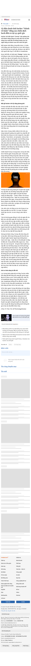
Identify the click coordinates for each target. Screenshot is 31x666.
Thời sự (3, 560)
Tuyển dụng (25, 645)
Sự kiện (23, 602)
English (3, 589)
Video (17, 592)
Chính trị (18, 557)
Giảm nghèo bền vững (6, 583)
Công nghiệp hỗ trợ (21, 580)
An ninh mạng (15, 23)
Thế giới (18, 566)
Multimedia (4, 595)
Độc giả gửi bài (15, 645)
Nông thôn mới (20, 583)
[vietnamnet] (7, 20)
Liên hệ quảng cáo (6, 630)
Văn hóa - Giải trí (20, 569)
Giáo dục (3, 566)
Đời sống (3, 569)
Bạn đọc (18, 578)
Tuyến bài (8, 602)
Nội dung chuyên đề (21, 586)
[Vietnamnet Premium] (4, 558)
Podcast (18, 595)
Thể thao (18, 563)
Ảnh (2, 592)
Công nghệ (5, 23)
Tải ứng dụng (6, 645)
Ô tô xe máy (4, 575)
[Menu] (2, 20)
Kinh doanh (19, 560)
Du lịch (18, 575)
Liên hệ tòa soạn (5, 614)
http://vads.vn (8, 640)
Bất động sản (4, 578)
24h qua (3, 598)
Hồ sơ (17, 589)
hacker (10, 344)
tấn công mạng (17, 344)
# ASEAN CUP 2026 (15, 19)
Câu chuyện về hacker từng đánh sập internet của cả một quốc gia (21, 316)
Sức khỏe (3, 572)
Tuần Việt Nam (5, 580)
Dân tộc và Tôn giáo (6, 563)
